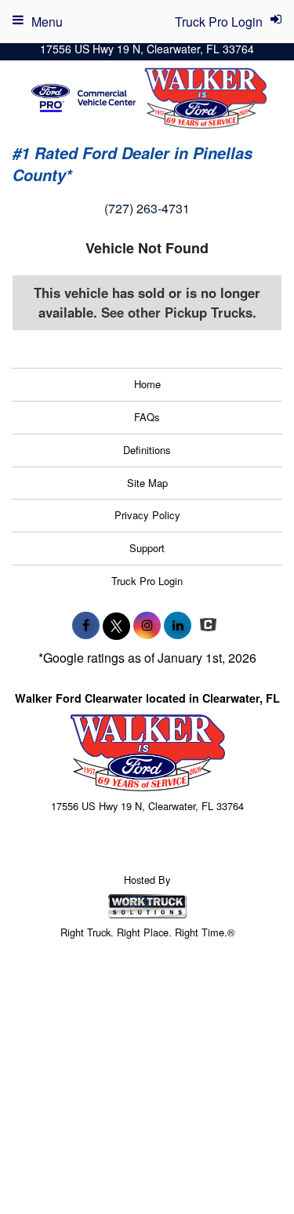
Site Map (147, 482)
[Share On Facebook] (86, 625)
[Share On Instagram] (147, 625)
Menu (47, 22)
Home (147, 383)
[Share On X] (116, 625)
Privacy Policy (147, 514)
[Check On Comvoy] (208, 625)
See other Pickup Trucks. (178, 312)
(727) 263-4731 (147, 208)
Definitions (147, 449)
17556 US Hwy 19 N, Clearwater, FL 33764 (147, 48)
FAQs (147, 416)
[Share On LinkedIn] (177, 625)
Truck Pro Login (147, 580)
